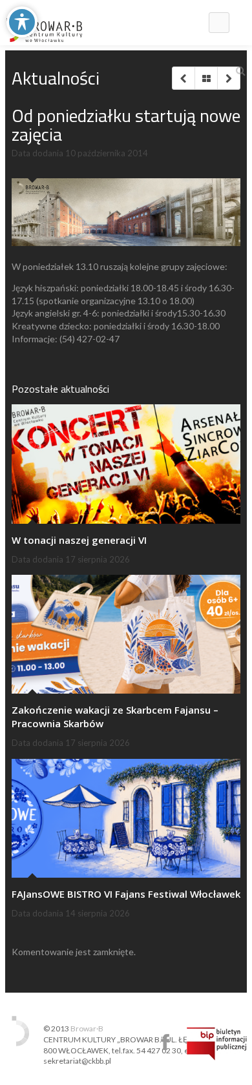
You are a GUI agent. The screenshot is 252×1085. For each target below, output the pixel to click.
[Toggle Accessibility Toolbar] (21, 21)
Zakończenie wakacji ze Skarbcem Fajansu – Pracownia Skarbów (115, 716)
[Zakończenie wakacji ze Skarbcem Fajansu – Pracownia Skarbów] (126, 634)
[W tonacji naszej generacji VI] (126, 464)
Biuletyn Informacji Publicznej (217, 1043)
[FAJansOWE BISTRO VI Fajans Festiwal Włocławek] (126, 818)
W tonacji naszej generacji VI (79, 539)
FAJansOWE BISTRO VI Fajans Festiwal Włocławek (126, 893)
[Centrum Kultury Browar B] (44, 22)
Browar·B (86, 1028)
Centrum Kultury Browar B (165, 1042)
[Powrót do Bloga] (205, 78)
